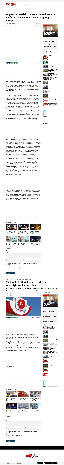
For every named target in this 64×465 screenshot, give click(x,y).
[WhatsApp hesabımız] (57, 0)
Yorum (7, 252)
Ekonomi (26, 8)
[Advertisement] (23, 72)
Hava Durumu (45, 118)
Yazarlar (44, 126)
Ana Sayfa (14, 8)
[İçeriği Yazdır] (17, 63)
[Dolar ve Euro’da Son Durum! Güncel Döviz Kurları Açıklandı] (23, 239)
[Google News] (38, 63)
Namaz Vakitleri (45, 119)
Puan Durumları (45, 121)
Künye (44, 125)
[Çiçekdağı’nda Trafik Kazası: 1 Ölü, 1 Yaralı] (45, 97)
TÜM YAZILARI (38, 23)
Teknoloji (44, 8)
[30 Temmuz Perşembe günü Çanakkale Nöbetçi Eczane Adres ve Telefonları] (45, 92)
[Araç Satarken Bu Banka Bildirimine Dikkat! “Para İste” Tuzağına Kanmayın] (11, 227)
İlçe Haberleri (46, 25)
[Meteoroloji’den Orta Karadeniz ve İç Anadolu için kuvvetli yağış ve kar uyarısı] (23, 406)
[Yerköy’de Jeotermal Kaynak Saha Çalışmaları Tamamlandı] (45, 75)
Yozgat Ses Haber (12, 23)
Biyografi (36, 8)
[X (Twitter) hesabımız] (53, 0)
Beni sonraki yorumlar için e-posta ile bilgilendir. (14, 267)
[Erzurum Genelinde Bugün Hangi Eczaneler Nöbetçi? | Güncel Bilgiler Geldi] (45, 105)
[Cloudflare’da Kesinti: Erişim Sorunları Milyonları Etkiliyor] (23, 394)
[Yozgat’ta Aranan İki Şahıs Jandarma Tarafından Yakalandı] (45, 80)
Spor (30, 8)
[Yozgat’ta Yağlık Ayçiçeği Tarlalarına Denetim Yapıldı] (45, 71)
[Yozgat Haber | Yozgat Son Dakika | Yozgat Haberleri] (11, 5)
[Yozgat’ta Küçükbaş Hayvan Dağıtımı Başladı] (45, 84)
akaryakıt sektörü (10, 384)
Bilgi (33, 8)
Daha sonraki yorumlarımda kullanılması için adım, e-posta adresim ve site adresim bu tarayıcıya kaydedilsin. (21, 264)
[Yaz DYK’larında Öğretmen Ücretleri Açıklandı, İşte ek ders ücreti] (35, 239)
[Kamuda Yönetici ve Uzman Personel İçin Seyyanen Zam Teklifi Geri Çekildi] (11, 394)
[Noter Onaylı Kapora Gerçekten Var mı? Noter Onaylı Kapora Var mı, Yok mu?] (23, 227)
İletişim (44, 124)
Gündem (22, 8)
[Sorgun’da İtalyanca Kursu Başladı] (45, 63)
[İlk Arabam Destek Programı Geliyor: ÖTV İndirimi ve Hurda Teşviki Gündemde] (35, 394)
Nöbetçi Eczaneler (46, 120)
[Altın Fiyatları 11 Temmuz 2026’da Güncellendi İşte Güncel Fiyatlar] (35, 227)
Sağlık (41, 8)
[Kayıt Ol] (53, 8)
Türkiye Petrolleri (30, 384)
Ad (7, 259)
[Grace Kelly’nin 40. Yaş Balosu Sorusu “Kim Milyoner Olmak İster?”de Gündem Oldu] (11, 406)
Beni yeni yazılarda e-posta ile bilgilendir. (12, 438)
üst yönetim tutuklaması (11, 386)
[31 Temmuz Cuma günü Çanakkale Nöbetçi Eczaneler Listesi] (45, 59)
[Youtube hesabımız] (25, 447)
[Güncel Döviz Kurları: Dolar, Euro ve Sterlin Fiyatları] (11, 239)
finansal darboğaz (17, 384)
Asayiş (18, 8)
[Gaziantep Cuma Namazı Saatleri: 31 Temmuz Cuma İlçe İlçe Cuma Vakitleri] (45, 88)
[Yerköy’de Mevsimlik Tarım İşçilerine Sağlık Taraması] (45, 67)
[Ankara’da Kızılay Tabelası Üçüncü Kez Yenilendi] (35, 406)
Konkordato (24, 384)
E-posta (25, 259)
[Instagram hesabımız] (54, 0)
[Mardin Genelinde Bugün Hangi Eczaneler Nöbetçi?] (45, 101)
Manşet (39, 25)
